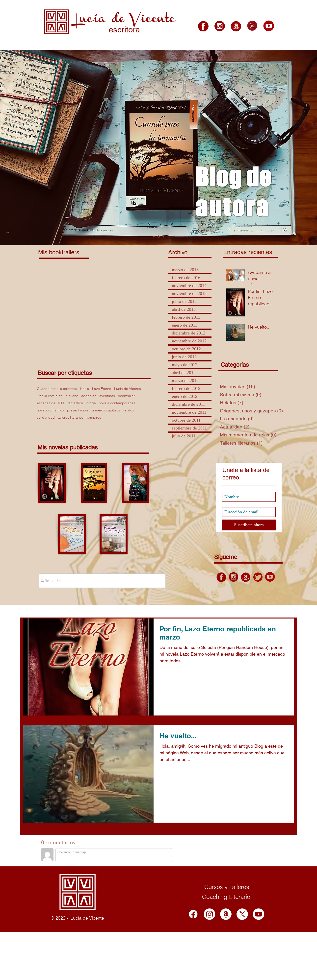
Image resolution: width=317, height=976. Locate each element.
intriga (91, 403)
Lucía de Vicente (127, 389)
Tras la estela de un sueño (57, 396)
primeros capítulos (105, 410)
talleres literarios (70, 417)
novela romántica (50, 410)
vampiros (93, 417)
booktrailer (126, 396)
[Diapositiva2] (158, 236)
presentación (77, 410)
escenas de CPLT (51, 403)
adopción (88, 396)
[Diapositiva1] (154, 236)
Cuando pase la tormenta (57, 389)
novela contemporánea (117, 403)
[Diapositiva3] (163, 237)
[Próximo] (289, 148)
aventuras (107, 396)
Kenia (84, 389)
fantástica (75, 403)
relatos (128, 410)
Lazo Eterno (101, 389)
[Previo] (27, 148)
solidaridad (46, 417)
